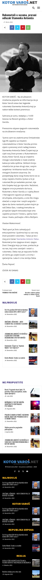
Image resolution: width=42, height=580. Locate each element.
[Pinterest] (22, 27)
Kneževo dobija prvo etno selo (11, 571)
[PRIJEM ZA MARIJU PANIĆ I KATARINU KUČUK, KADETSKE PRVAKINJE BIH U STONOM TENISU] (35, 417)
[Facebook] (12, 27)
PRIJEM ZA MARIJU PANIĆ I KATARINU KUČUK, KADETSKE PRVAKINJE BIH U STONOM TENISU (17, 416)
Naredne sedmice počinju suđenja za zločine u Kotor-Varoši (32, 294)
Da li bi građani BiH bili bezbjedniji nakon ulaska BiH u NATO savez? (16, 310)
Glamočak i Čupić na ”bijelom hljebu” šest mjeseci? (14, 346)
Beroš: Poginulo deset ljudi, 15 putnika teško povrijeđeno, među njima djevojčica (16, 391)
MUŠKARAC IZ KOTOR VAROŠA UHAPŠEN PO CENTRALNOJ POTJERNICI (14, 404)
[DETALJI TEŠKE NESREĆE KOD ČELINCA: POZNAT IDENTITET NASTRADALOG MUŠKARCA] (36, 563)
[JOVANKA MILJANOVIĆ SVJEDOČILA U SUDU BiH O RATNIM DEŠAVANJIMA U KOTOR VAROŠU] (33, 336)
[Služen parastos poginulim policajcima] (35, 430)
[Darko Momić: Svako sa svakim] (33, 360)
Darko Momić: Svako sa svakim (15, 357)
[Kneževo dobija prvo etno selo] (36, 574)
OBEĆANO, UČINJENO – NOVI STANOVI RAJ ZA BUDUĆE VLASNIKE (16, 322)
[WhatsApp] (28, 27)
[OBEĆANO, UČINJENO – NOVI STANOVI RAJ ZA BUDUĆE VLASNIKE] (33, 324)
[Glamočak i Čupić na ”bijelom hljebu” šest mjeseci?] (33, 348)
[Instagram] (19, 471)
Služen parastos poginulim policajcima (13, 428)
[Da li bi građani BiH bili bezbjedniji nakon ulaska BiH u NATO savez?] (33, 312)
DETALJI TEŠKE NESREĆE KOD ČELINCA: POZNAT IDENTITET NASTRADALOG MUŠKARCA (16, 561)
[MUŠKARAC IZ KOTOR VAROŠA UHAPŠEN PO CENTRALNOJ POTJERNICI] (35, 405)
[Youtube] (27, 471)
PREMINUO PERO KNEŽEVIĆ (9, 293)
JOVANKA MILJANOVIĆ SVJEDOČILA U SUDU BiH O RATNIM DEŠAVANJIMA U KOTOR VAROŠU (16, 335)
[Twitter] (17, 27)
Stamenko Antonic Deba (28, 239)
